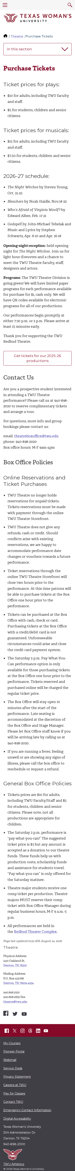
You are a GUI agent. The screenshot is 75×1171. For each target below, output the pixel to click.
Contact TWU (13, 1102)
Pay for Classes (14, 1093)
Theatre (17, 36)
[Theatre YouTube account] (24, 1014)
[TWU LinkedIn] (38, 1030)
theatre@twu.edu (15, 1002)
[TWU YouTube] (46, 1031)
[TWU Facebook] (6, 1030)
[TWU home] (5, 36)
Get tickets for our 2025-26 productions (37, 358)
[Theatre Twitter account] (15, 1014)
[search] (70, 5)
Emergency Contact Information (27, 1110)
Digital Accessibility (17, 1119)
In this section (19, 49)
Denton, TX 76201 (15, 965)
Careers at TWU (14, 1085)
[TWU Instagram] (22, 1030)
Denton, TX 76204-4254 (18, 983)
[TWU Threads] (30, 1030)
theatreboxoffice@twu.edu (36, 436)
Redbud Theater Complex (35, 931)
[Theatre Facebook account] (5, 1013)
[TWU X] (14, 1030)
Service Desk (12, 1068)
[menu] (5, 5)
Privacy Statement (17, 1077)
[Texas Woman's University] (37, 18)
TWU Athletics (13, 1164)
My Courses (11, 1043)
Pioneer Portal (13, 1051)
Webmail (9, 1060)
